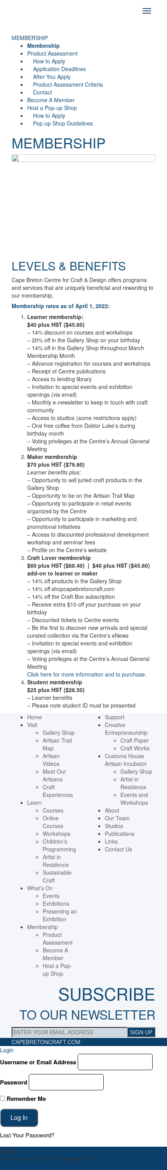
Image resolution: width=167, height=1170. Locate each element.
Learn (34, 802)
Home (34, 717)
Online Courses (53, 822)
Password (13, 1082)
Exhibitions (56, 903)
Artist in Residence (56, 860)
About (112, 810)
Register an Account (25, 1166)
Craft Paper (134, 740)
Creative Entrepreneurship (126, 728)
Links (111, 841)
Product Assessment (52, 53)
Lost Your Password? (27, 1135)
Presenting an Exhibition (60, 915)
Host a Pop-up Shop (52, 108)
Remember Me (25, 1098)
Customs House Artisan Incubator (126, 759)
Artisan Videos (51, 759)
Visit (32, 725)
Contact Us (118, 849)
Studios (114, 826)
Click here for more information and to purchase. (86, 674)
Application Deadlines (59, 69)
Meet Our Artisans (54, 775)
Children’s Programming (59, 845)
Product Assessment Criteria (68, 84)
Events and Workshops (134, 798)
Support (114, 717)
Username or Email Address (38, 1062)
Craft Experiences (58, 791)
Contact (42, 92)
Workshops (56, 833)
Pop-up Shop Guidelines (63, 123)
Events (51, 896)
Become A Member (51, 100)
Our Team (117, 818)
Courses (53, 810)
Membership (43, 45)
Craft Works (135, 748)
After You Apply (52, 76)
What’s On (40, 888)
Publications (119, 833)
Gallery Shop (59, 732)
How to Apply (49, 61)
